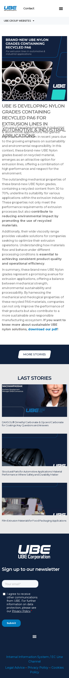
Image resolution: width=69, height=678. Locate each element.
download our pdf (42, 329)
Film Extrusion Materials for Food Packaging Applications (34, 520)
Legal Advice (15, 667)
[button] (61, 8)
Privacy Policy (38, 667)
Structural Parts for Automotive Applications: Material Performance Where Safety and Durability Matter (32, 473)
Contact (28, 8)
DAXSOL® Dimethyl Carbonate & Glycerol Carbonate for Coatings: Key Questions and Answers (33, 424)
